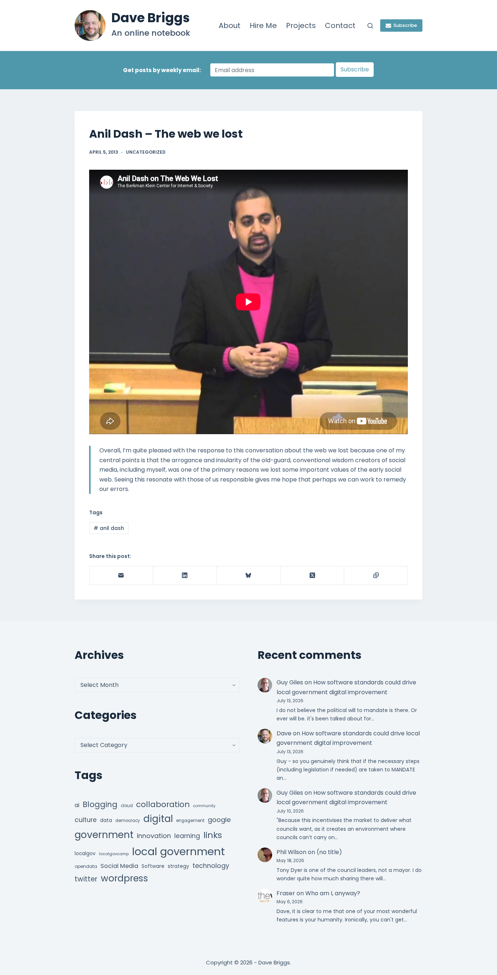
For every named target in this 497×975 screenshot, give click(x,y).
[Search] (370, 25)
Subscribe (405, 25)
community (204, 806)
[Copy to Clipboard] (376, 575)
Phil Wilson (291, 852)
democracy (127, 820)
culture (86, 819)
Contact (340, 25)
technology (210, 865)
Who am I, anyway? (332, 893)
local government (178, 851)
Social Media (119, 866)
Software (153, 866)
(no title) (329, 852)
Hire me (263, 25)
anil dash (109, 528)
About (229, 25)
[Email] (121, 575)
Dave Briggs (150, 18)
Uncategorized (146, 152)
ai (77, 805)
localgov (85, 853)
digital (158, 818)
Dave (284, 733)
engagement (190, 820)
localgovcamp (114, 854)
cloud (127, 806)
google (219, 819)
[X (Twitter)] (312, 575)
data (106, 820)
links (212, 835)
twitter (86, 879)
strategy (178, 866)
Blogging (100, 804)
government (104, 834)
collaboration (163, 804)
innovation (154, 835)
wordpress (124, 878)
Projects (301, 25)
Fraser (286, 893)
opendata (86, 866)
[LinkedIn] (185, 575)
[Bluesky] (249, 575)
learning (187, 835)
